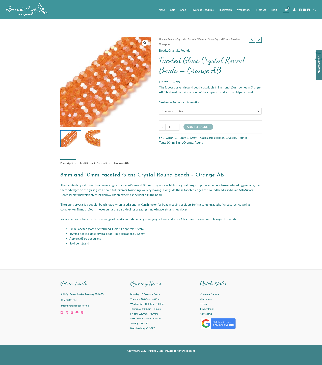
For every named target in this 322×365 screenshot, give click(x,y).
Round (199, 142)
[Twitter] (66, 312)
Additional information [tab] (95, 163)
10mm (171, 142)
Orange (188, 142)
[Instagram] (308, 9)
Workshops (206, 299)
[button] (314, 9)
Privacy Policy (207, 308)
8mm (179, 142)
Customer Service (209, 294)
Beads (171, 39)
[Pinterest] (304, 9)
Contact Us (206, 313)
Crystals (181, 39)
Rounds (192, 39)
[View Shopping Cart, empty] (286, 10)
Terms (203, 303)
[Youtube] (76, 312)
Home (162, 39)
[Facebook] (300, 9)
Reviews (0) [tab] (121, 163)
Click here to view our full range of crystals (208, 219)
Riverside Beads (186, 350)
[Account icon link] (294, 9)
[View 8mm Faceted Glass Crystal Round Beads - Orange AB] (94, 138)
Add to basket (198, 127)
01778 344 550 (69, 299)
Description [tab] (68, 163)
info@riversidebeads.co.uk (75, 305)
